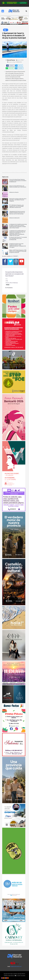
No (7, 280)
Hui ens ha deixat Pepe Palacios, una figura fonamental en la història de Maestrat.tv (17, 180)
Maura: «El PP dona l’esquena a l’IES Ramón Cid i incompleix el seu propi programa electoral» (17, 251)
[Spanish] (8, 978)
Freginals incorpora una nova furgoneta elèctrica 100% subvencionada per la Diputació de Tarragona (17, 245)
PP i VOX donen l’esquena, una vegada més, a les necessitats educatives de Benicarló (16, 206)
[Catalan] (4, 978)
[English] (2, 978)
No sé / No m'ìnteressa (12, 282)
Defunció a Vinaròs (13, 192)
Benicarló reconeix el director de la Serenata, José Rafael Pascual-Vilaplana (17, 200)
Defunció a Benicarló (14, 217)
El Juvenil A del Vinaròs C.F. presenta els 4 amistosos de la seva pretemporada (18, 238)
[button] (2, 11)
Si (6, 278)
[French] (6, 978)
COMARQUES (18, 62)
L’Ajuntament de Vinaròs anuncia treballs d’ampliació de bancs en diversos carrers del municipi (17, 212)
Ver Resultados (9, 287)
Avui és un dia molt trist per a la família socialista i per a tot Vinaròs (17, 186)
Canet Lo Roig (12, 62)
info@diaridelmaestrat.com (16, 966)
